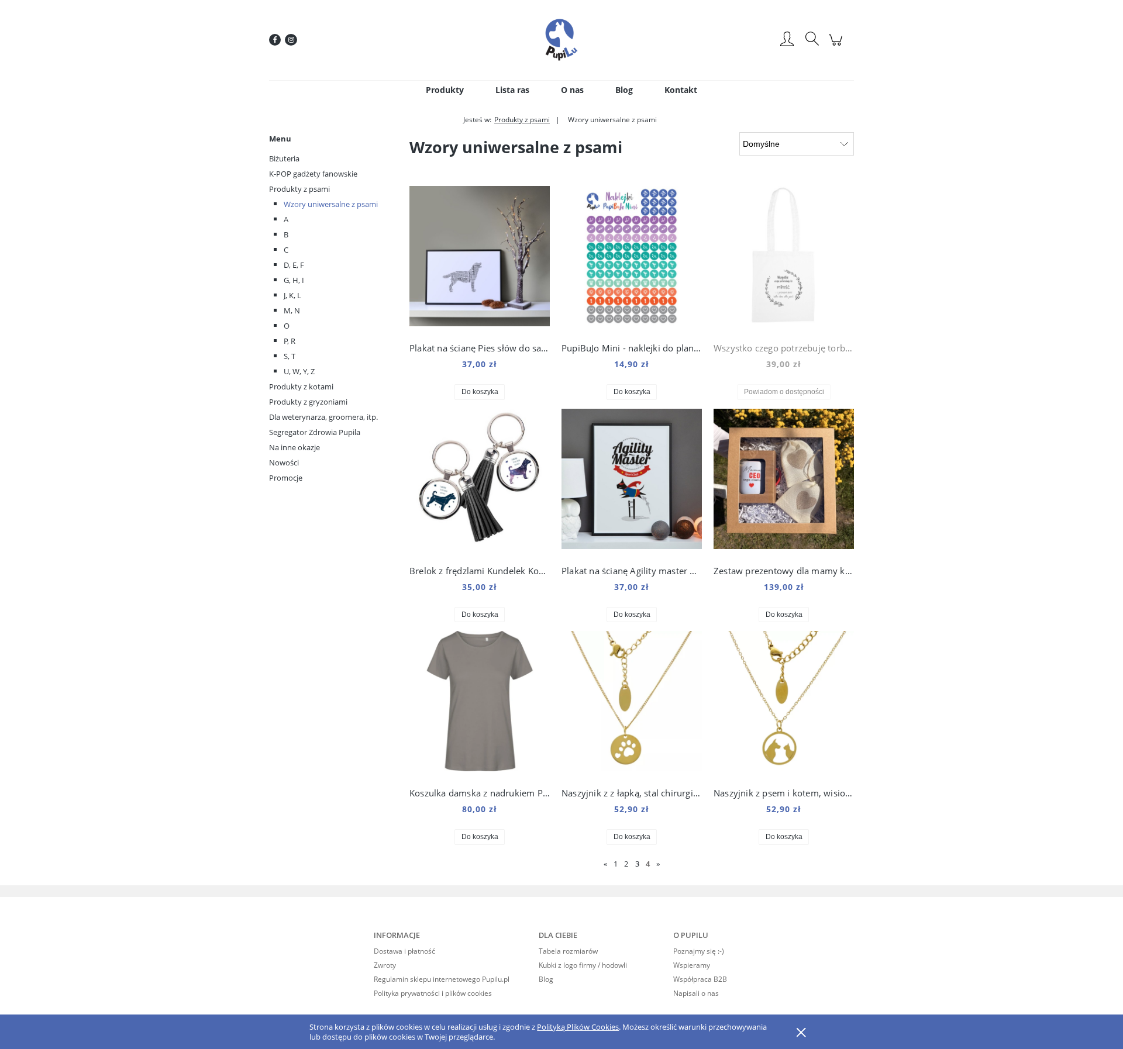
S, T (289, 356)
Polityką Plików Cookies (578, 1027)
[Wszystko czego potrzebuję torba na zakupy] (784, 259)
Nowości (284, 462)
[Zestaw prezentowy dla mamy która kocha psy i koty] (784, 482)
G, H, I (294, 280)
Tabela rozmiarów (568, 951)
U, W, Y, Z (299, 371)
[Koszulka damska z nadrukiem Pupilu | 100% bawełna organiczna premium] (479, 704)
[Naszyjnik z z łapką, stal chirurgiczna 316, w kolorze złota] (632, 704)
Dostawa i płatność (404, 951)
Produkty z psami (299, 189)
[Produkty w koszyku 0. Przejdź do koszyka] (837, 45)
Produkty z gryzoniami (308, 401)
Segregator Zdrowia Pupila (314, 432)
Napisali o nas (696, 993)
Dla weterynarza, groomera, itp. (323, 417)
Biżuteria (284, 158)
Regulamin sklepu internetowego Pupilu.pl (441, 979)
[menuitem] (444, 89)
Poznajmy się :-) (698, 951)
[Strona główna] (561, 39)
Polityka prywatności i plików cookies (433, 993)
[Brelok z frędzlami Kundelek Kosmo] (479, 482)
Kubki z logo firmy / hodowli (583, 965)
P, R (289, 341)
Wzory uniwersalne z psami (331, 204)
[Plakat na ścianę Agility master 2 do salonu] (632, 482)
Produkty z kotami (301, 386)
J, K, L (292, 295)
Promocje (285, 477)
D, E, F (294, 265)
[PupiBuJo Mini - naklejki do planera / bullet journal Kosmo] (632, 259)
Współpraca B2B (700, 979)
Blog (546, 979)
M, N (292, 310)
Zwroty (385, 965)
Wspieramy (691, 965)
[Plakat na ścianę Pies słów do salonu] (479, 259)
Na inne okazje (294, 447)
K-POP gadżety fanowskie (313, 173)
